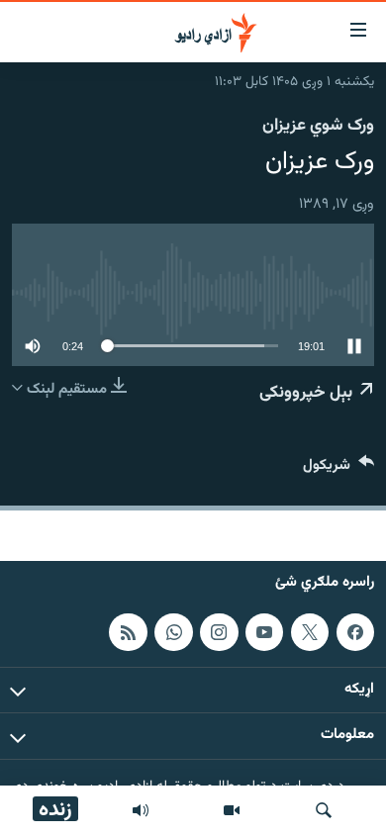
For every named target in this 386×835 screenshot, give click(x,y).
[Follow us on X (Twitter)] (310, 632)
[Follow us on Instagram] (219, 632)
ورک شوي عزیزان (318, 126)
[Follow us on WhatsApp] (173, 632)
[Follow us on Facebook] (355, 632)
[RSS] (127, 632)
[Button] (338, 469)
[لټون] (323, 810)
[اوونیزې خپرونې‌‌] (140, 810)
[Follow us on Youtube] (264, 632)
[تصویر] (231, 810)
